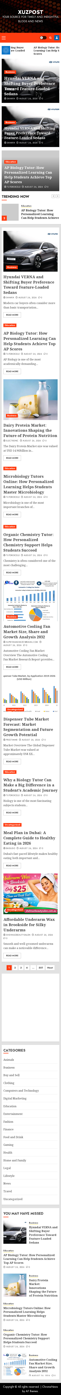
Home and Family (14, 1160)
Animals (8, 1060)
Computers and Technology (21, 1090)
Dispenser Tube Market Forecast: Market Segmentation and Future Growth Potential (28, 726)
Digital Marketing (15, 1098)
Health (7, 1152)
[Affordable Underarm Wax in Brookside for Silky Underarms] (30, 893)
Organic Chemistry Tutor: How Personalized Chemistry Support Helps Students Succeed (28, 542)
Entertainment (13, 1114)
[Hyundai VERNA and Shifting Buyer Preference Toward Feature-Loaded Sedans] (30, 251)
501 (41, 967)
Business (10, 72)
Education (11, 161)
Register (56, 37)
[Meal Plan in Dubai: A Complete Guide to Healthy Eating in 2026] (30, 824)
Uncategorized (15, 709)
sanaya (11, 98)
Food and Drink (13, 1137)
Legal (7, 1168)
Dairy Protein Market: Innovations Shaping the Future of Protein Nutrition (30, 430)
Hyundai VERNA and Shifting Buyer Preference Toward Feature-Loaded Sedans (29, 86)
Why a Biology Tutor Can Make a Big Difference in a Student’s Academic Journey (30, 785)
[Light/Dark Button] (43, 37)
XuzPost (30, 12)
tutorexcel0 (13, 187)
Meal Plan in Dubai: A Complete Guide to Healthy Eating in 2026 (29, 838)
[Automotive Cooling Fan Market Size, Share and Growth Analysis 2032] (30, 600)
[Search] (50, 37)
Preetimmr (11, 740)
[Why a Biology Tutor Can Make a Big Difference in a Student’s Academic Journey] (30, 772)
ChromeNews (50, 1387)
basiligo (10, 848)
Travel (7, 1191)
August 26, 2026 (28, 98)
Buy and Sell (11, 1075)
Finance (8, 1129)
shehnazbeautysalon (18, 935)
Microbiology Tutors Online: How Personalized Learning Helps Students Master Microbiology (28, 484)
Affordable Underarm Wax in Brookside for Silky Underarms (29, 924)
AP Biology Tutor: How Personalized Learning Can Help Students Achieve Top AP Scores (28, 174)
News (7, 1183)
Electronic (12, 441)
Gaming (8, 1145)
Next (50, 967)
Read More (12, 314)
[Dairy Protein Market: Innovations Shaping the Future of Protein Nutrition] (30, 399)
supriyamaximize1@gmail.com (22, 642)
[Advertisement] (30, 1007)
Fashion (8, 1122)
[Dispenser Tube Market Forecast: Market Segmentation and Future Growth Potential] (30, 693)
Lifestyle (9, 1176)
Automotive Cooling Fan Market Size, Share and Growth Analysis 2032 (26, 631)
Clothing (8, 1083)
